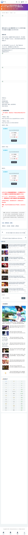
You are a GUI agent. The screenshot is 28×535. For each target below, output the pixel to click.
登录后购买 (14, 140)
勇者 (21, 391)
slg (3, 222)
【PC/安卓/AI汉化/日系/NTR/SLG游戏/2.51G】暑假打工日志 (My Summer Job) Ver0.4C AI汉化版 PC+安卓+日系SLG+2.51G (17, 290)
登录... (4, 298)
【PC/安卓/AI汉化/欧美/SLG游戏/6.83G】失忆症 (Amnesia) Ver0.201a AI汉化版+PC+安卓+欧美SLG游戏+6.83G (17, 264)
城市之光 (7, 222)
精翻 (14, 405)
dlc (21, 385)
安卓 (14, 395)
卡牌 (6, 393)
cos (21, 383)
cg (13, 383)
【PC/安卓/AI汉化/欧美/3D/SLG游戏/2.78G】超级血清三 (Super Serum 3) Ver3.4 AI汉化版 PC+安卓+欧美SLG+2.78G (17, 258)
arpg (6, 383)
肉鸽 (21, 405)
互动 (21, 389)
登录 (23, 1)
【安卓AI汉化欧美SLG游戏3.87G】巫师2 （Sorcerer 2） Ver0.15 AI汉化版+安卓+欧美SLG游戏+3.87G (17, 271)
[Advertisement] (14, 468)
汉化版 (6, 401)
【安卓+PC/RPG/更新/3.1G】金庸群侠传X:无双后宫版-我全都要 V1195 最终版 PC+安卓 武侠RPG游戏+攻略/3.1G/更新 (17, 372)
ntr (13, 387)
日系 (14, 399)
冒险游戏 (13, 391)
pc (21, 387)
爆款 (6, 403)
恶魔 (21, 397)
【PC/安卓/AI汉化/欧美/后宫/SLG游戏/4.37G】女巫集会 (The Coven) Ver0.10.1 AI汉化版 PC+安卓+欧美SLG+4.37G (17, 277)
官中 (21, 395)
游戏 (11, 222)
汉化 (21, 399)
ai (21, 381)
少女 (6, 397)
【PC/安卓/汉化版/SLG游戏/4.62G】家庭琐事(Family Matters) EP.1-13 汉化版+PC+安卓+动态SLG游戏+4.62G (17, 246)
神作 (21, 403)
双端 (14, 393)
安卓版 (11, 12)
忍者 (14, 397)
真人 (14, 403)
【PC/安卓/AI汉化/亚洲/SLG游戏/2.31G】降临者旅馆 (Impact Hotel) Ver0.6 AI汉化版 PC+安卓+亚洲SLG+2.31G (17, 252)
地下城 (22, 393)
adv (14, 381)
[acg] (1, 9)
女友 (6, 395)
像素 (6, 391)
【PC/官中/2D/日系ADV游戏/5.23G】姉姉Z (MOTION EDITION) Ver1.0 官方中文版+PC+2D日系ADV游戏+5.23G (17, 361)
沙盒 (14, 401)
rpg (6, 389)
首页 (8, 12)
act (6, 381)
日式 (6, 399)
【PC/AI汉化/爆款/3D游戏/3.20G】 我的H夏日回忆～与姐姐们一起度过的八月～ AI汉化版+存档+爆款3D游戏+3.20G (13, 323)
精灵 (6, 405)
